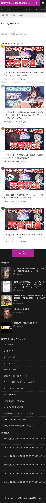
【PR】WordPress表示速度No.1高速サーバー (20, 426)
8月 (30, 439)
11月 (40, 447)
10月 (36, 447)
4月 (18, 439)
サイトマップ (8, 351)
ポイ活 (43, 9)
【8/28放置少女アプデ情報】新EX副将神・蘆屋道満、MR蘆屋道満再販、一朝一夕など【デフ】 (29, 298)
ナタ (35, 9)
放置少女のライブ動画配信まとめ (29, 498)
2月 (12, 439)
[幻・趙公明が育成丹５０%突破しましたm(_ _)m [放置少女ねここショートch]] (6, 273)
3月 (15, 439)
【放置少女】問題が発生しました (25, 323)
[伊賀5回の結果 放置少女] (6, 313)
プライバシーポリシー (12, 357)
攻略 (24, 79)
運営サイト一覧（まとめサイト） (16, 376)
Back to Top (23, 253)
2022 (6, 473)
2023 (6, 465)
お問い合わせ (8, 345)
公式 (10, 9)
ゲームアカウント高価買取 (13, 407)
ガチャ (28, 9)
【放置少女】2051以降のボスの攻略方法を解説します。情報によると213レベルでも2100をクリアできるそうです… (23, 115)
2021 (6, 482)
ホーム (3, 9)
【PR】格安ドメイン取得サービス (16, 419)
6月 (24, 439)
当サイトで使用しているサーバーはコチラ (19, 382)
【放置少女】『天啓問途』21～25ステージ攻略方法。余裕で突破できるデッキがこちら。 (23, 196)
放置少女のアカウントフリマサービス (19, 413)
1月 (9, 439)
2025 (6, 447)
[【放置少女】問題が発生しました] (6, 327)
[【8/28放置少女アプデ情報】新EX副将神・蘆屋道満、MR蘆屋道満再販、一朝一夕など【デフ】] (6, 300)
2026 (6, 439)
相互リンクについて (11, 363)
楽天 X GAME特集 (10, 394)
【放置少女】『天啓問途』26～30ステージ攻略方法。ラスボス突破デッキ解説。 (23, 74)
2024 (6, 456)
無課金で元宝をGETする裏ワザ (15, 401)
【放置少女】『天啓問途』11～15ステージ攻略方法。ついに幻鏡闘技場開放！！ (23, 156)
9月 (33, 447)
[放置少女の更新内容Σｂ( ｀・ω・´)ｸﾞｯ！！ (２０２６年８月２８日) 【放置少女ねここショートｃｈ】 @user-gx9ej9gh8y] (6, 286)
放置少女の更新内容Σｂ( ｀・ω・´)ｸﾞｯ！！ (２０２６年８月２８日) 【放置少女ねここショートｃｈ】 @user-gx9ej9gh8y (29, 284)
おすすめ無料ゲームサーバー (14, 388)
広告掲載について (10, 369)
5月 (21, 439)
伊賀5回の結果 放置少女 (22, 309)
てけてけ (19, 9)
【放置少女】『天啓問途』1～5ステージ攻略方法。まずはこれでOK (23, 236)
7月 (27, 439)
